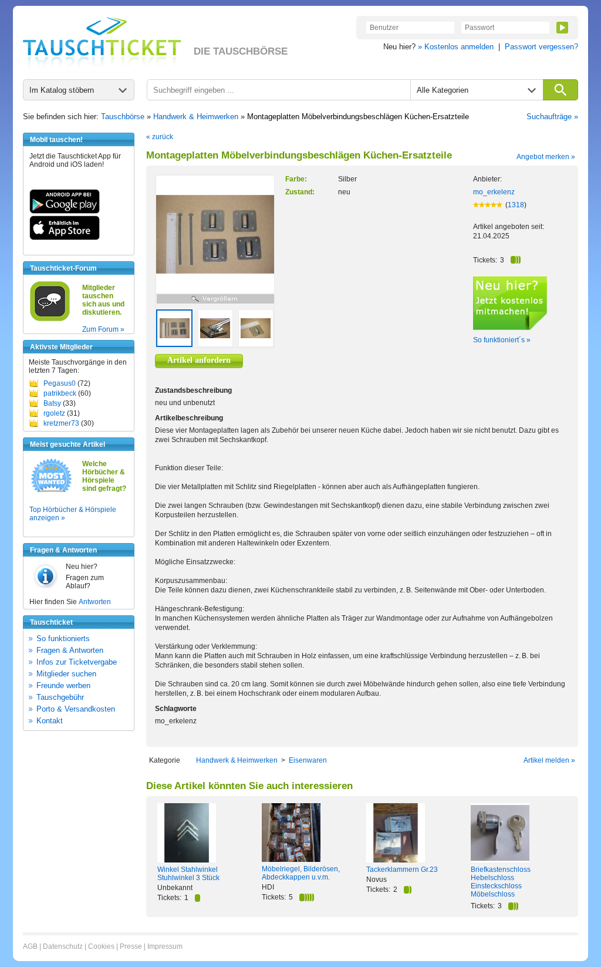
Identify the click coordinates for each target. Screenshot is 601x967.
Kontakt (49, 720)
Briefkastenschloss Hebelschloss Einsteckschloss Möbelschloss (501, 881)
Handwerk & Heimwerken (195, 116)
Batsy (52, 403)
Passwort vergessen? (541, 46)
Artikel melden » (549, 760)
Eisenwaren (308, 760)
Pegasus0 (59, 383)
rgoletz (54, 413)
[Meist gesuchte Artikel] (51, 491)
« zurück (159, 137)
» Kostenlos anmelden (456, 46)
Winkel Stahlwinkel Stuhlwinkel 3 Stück (188, 873)
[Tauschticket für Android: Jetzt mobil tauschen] (64, 211)
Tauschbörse (122, 116)
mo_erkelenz (494, 192)
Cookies (101, 946)
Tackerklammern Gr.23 (402, 869)
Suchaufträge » (552, 116)
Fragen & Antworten (69, 650)
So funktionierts (63, 638)
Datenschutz (63, 946)
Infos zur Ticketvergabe (76, 662)
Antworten (95, 602)
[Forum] (49, 319)
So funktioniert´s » (502, 340)
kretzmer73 (61, 423)
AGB (30, 946)
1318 (516, 205)
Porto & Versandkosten (75, 709)
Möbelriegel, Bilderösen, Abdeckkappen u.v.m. (301, 873)
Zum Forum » (103, 329)
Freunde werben (63, 685)
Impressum (165, 946)
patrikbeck (59, 393)
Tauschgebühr (60, 697)
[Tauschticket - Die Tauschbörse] (102, 42)
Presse (131, 946)
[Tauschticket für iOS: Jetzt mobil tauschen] (64, 238)
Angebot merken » (545, 157)
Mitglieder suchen (66, 673)
